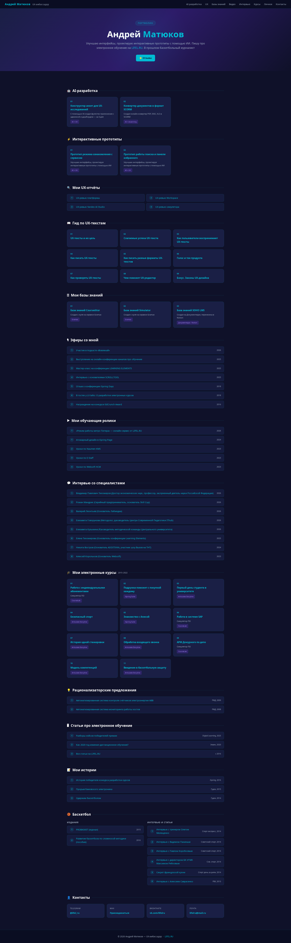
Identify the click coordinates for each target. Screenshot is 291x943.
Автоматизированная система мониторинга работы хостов (108, 709)
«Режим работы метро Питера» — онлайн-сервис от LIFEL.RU (109, 430)
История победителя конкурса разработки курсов (103, 780)
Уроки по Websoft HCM (88, 466)
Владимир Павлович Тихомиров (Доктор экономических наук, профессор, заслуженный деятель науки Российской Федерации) (144, 493)
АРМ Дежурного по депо (191, 642)
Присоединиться (119, 912)
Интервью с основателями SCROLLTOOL (97, 377)
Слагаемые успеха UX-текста (141, 238)
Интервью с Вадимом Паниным (173, 841)
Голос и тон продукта (189, 257)
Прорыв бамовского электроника (94, 789)
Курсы (257, 4)
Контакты (281, 4)
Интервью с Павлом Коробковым (174, 851)
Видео (232, 4)
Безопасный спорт (81, 616)
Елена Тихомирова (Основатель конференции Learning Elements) (111, 538)
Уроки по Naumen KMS (88, 448)
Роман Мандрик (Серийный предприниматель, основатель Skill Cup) (113, 502)
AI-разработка (194, 4)
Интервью (244, 4)
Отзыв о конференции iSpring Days (95, 386)
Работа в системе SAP (190, 616)
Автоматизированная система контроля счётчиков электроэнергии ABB (114, 700)
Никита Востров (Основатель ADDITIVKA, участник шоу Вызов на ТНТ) (113, 547)
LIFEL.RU (137, 48)
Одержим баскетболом (88, 798)
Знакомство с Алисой (136, 616)
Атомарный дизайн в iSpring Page (94, 439)
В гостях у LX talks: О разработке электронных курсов (105, 395)
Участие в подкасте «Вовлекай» (93, 350)
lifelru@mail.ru (198, 912)
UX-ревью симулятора (167, 206)
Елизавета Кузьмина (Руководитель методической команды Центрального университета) (124, 529)
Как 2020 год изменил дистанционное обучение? (102, 744)
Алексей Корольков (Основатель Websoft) (98, 556)
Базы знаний (218, 4)
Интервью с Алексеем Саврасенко (174, 881)
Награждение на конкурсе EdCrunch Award (99, 404)
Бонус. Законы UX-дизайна (193, 277)
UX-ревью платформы (88, 197)
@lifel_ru (74, 912)
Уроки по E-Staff (84, 457)
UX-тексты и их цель (82, 238)
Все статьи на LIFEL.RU (88, 753)
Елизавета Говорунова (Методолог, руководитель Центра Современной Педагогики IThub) (124, 520)
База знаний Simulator (137, 310)
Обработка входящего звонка (141, 642)
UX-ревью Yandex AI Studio (90, 206)
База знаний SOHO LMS (190, 310)
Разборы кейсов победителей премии (96, 735)
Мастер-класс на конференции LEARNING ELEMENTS (104, 368)
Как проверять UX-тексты (85, 277)
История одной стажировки (87, 642)
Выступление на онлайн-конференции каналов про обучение (109, 359)
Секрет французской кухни (170, 872)
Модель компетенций (83, 667)
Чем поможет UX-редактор (140, 277)
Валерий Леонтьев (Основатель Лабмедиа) (99, 511)
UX (206, 4)
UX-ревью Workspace (166, 197)
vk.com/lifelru (157, 912)
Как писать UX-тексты (83, 257)
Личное (268, 4)
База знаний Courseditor (85, 310)
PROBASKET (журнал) (87, 829)
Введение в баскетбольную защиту (145, 667)
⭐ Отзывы (145, 58)
